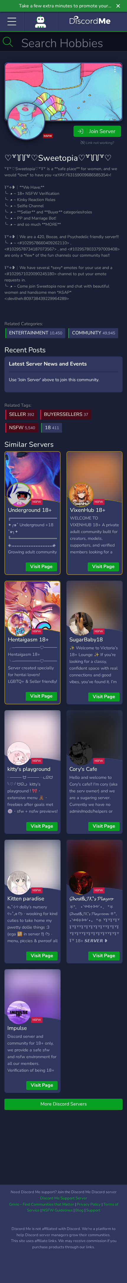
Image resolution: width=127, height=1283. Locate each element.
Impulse (17, 1028)
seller (21, 414)
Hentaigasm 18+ (28, 639)
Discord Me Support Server (63, 1198)
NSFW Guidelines (57, 1210)
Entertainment (35, 333)
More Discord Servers (63, 1104)
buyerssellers (66, 414)
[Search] (8, 41)
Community (93, 333)
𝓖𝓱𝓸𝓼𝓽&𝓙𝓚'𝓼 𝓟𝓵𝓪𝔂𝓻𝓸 (91, 898)
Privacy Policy (89, 1204)
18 (52, 427)
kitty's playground (29, 769)
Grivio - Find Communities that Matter (41, 1204)
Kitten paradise (25, 898)
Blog (79, 1210)
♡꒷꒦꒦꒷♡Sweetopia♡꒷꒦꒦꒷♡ (58, 158)
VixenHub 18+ (87, 510)
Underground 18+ (30, 510)
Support (93, 1210)
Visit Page (41, 566)
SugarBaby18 (86, 639)
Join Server (102, 131)
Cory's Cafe (83, 769)
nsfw (22, 427)
